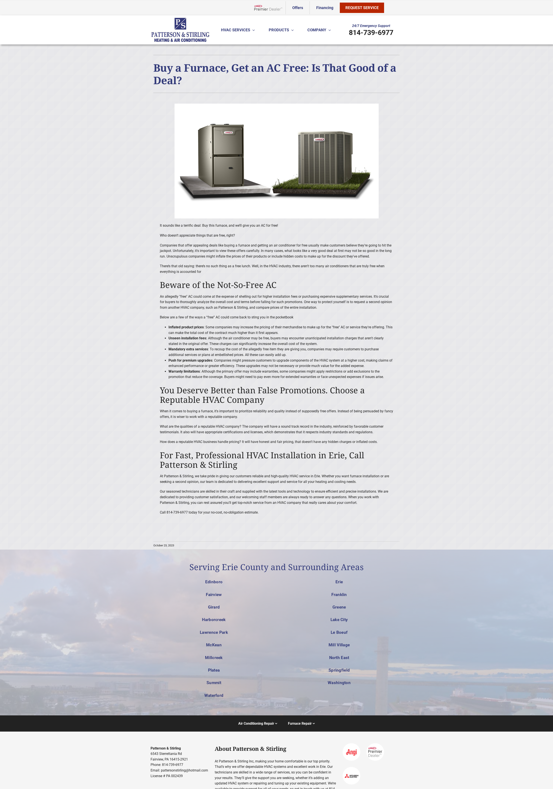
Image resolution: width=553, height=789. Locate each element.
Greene (339, 607)
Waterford (214, 695)
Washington (339, 682)
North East (339, 657)
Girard (214, 607)
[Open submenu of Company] (330, 30)
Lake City (339, 619)
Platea (214, 670)
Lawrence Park (214, 632)
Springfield (339, 670)
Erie (339, 581)
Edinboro (213, 581)
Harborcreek (214, 619)
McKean (214, 644)
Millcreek (214, 657)
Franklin (339, 594)
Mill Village (339, 644)
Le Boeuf (339, 632)
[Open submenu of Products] (293, 30)
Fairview (214, 594)
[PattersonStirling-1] (180, 19)
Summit (214, 682)
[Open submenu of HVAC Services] (254, 30)
